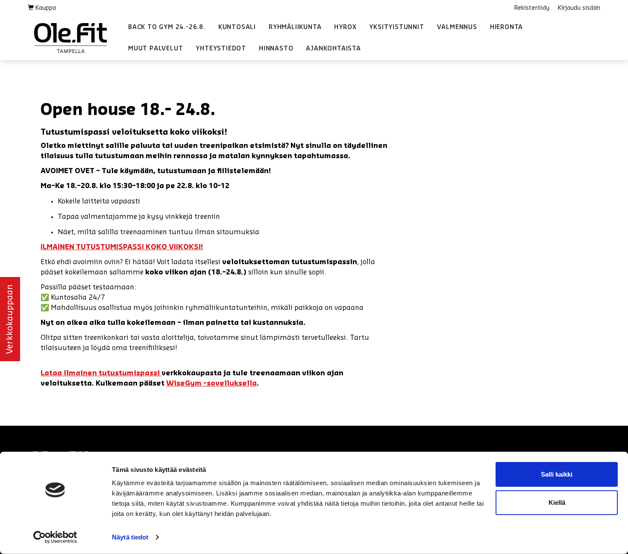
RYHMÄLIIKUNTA (295, 27)
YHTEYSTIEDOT (221, 49)
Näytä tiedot (130, 537)
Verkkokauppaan (10, 319)
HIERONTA (506, 27)
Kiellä (557, 502)
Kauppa (45, 8)
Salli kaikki (556, 474)
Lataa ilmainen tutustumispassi (101, 373)
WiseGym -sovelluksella (211, 383)
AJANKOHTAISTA (333, 49)
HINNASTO (276, 49)
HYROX (345, 27)
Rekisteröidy (531, 8)
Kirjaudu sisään (579, 8)
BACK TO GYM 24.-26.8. (166, 27)
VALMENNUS (457, 27)
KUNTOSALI (237, 27)
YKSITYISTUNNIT (396, 27)
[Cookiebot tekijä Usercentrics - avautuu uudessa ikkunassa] (55, 537)
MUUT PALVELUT (155, 49)
